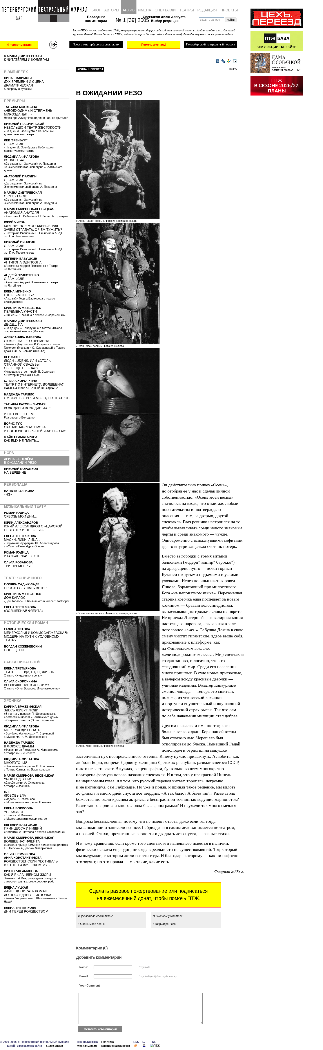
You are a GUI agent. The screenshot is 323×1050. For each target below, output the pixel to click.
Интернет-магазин (19, 44)
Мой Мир (229, 61)
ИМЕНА (144, 10)
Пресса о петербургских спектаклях (96, 44)
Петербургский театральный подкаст (210, 44)
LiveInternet (234, 61)
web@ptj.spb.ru (87, 1045)
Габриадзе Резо (165, 924)
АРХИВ (129, 10)
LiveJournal (223, 61)
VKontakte (217, 61)
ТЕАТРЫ (186, 10)
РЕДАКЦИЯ (207, 10)
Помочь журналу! (153, 44)
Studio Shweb (54, 1045)
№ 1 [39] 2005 (130, 20)
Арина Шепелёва (90, 69)
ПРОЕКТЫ (229, 10)
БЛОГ (96, 10)
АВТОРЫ (111, 10)
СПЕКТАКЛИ (165, 10)
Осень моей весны (92, 924)
